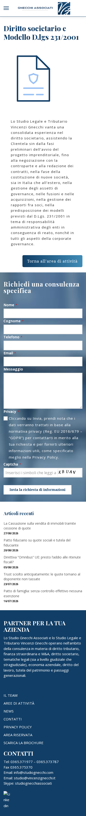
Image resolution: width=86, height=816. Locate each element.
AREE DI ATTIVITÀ (19, 703)
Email (10, 353)
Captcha (12, 464)
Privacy (11, 411)
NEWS (9, 711)
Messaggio (13, 369)
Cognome (14, 321)
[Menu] (11, 8)
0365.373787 (48, 761)
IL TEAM (10, 695)
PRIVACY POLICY (18, 726)
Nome (10, 305)
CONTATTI (13, 719)
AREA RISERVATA (18, 734)
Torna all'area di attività (52, 261)
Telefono (13, 337)
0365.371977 (22, 761)
